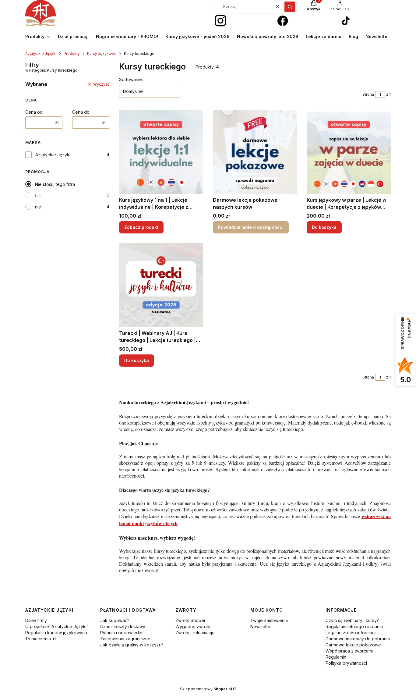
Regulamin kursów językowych (56, 632)
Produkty (72, 53)
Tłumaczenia (38, 638)
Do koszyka (324, 227)
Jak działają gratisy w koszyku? (132, 644)
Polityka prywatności (346, 663)
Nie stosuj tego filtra (55, 184)
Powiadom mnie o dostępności (251, 227)
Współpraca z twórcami (349, 650)
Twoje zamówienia (269, 620)
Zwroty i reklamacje (195, 632)
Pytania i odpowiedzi (121, 632)
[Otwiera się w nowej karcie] (220, 21)
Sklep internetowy (206, 689)
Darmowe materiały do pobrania (358, 638)
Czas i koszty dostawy (122, 626)
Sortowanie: (131, 79)
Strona (368, 94)
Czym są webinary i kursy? (352, 620)
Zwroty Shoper (190, 620)
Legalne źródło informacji (351, 632)
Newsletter (261, 626)
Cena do (81, 112)
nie (38, 206)
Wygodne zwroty (192, 626)
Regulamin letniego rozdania (354, 626)
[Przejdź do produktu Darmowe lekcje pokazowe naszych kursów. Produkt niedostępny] (255, 152)
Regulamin (336, 657)
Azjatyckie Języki (40, 53)
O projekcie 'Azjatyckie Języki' (56, 626)
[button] (289, 7)
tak (38, 195)
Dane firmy (36, 620)
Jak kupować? (114, 620)
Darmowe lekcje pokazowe (353, 644)
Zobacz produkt (141, 227)
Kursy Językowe (102, 53)
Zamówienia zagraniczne (125, 638)
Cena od (34, 112)
